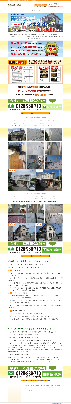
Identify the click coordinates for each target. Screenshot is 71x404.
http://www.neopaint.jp (44, 113)
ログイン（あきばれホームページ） (57, 403)
